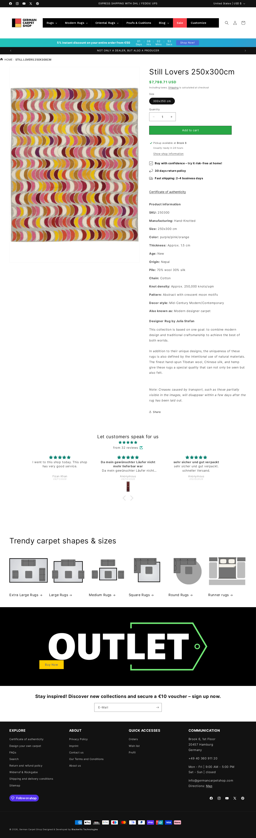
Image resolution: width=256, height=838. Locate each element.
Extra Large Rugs (23, 595)
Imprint (74, 745)
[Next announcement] (245, 50)
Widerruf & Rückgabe (23, 772)
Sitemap (14, 785)
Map (209, 786)
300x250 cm (162, 101)
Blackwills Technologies (85, 829)
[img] (128, 442)
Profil (132, 752)
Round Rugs (178, 595)
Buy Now (51, 664)
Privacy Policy (78, 739)
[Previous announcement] (11, 50)
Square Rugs (139, 595)
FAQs (12, 752)
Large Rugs (58, 595)
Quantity (154, 109)
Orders (133, 739)
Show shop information (168, 153)
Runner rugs (218, 595)
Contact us (76, 752)
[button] (227, 23)
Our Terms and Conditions (86, 759)
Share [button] (157, 411)
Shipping (173, 87)
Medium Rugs (100, 595)
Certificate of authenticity (167, 192)
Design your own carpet (25, 745)
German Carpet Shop (30, 829)
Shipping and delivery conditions (31, 778)
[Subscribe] (157, 707)
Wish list (134, 745)
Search (14, 759)
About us (75, 765)
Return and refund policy (25, 765)
